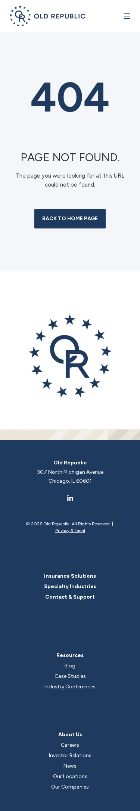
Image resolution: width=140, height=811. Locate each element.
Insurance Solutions (70, 576)
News (70, 766)
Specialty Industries (70, 586)
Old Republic (70, 463)
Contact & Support (70, 597)
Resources (70, 655)
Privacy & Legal (70, 530)
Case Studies (70, 676)
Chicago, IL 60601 (70, 481)
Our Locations (70, 776)
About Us (70, 734)
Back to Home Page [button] (70, 218)
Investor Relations (70, 755)
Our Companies (70, 787)
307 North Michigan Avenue (70, 472)
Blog (70, 666)
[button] (132, 803)
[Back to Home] (47, 16)
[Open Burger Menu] (126, 16)
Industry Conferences (70, 686)
